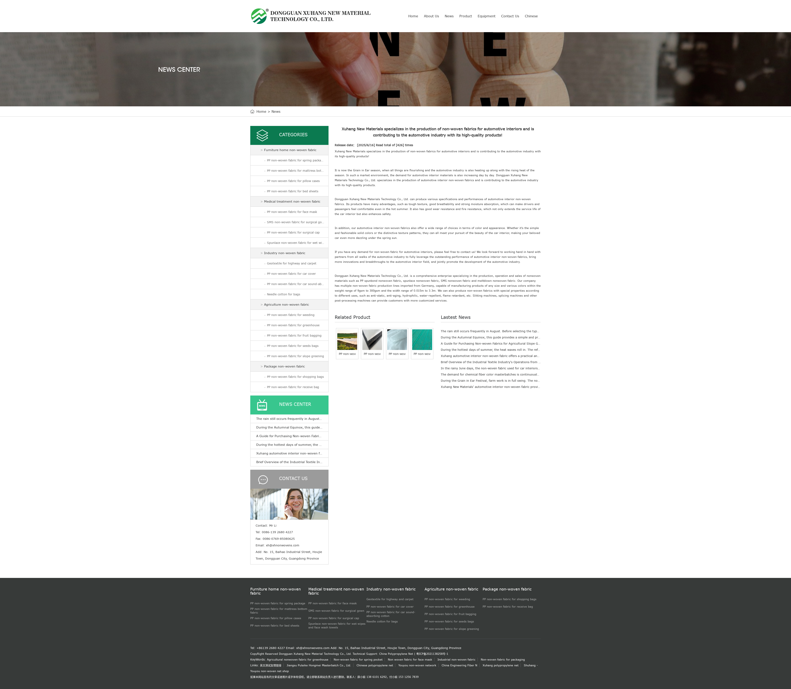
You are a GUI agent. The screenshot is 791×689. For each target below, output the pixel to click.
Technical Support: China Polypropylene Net (383, 654)
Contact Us (510, 16)
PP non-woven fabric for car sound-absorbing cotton (297, 284)
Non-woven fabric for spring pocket (358, 659)
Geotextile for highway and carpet (291, 263)
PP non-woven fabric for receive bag (293, 387)
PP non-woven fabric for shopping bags (295, 377)
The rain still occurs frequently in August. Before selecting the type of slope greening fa (505, 331)
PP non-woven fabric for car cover (291, 274)
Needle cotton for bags (283, 294)
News (449, 16)
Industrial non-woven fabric (456, 659)
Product (465, 16)
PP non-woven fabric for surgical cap (293, 232)
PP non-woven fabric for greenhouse (293, 325)
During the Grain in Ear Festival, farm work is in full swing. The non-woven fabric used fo (506, 381)
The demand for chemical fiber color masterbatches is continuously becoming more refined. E (509, 374)
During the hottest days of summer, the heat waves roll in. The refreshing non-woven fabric (508, 350)
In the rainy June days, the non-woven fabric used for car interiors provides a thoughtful (505, 368)
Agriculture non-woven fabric (286, 304)
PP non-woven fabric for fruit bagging (294, 335)
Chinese (531, 16)
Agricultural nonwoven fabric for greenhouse (297, 659)
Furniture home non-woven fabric (290, 150)
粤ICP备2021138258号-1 (432, 654)
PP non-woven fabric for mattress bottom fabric (297, 171)
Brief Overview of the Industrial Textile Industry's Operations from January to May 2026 (324, 462)
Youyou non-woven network (417, 665)
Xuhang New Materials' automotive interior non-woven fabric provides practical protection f (507, 387)
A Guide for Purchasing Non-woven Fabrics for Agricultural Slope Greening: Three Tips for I (507, 344)
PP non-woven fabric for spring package (295, 160)
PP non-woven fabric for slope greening (295, 356)
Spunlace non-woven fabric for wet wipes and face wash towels (297, 243)
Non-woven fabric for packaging (503, 659)
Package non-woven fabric (284, 366)
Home (413, 16)
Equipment (486, 16)
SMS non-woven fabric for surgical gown (296, 222)
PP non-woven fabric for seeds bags (292, 346)
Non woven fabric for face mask (410, 659)
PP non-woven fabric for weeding (291, 315)
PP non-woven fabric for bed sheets (292, 191)
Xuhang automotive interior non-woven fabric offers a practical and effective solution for (505, 356)
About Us (431, 16)
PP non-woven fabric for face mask (292, 212)
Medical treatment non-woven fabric (292, 201)
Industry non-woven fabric (284, 253)
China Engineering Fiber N (459, 665)
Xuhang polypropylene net (500, 665)
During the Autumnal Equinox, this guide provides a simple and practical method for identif (508, 337)
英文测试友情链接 (270, 665)
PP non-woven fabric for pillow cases (293, 181)
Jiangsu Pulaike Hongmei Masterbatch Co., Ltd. (319, 665)
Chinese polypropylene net (375, 665)
